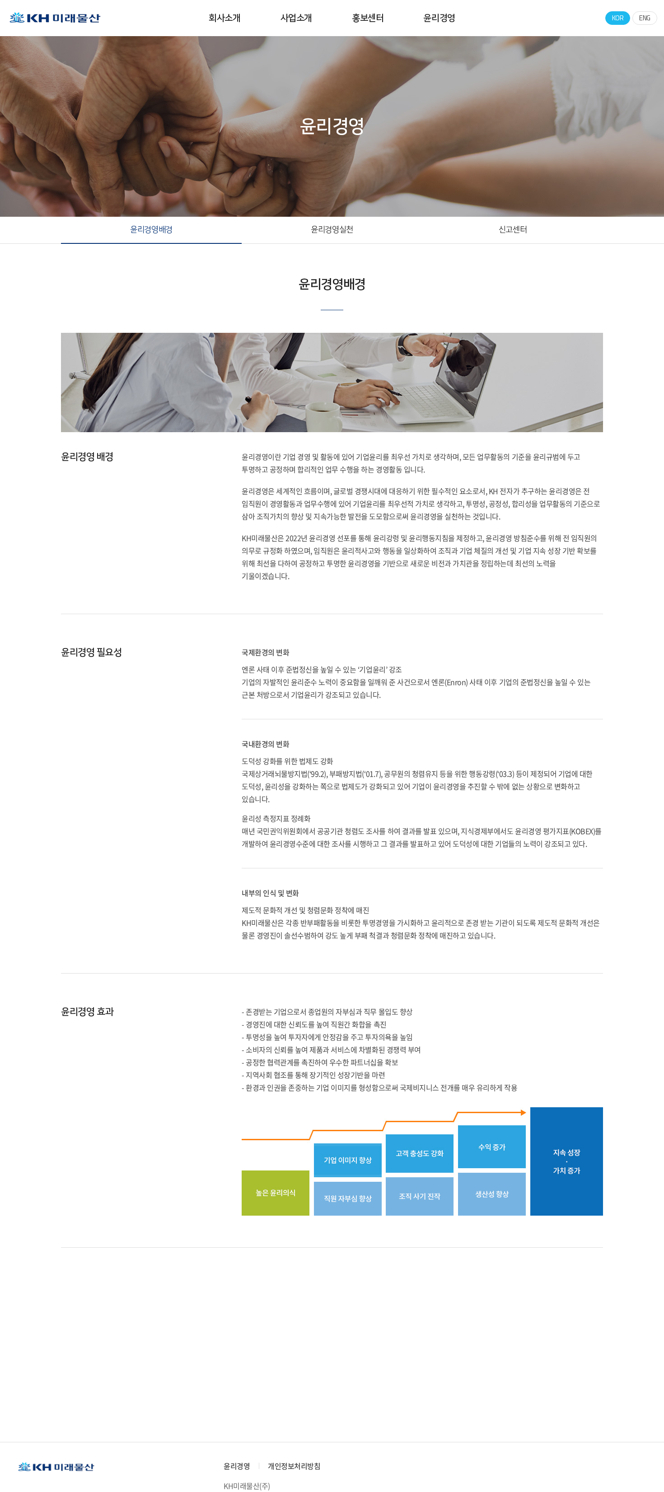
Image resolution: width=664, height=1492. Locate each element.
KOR (618, 18)
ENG (644, 18)
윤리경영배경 (151, 229)
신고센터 (513, 229)
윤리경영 (439, 18)
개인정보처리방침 (294, 1465)
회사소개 (224, 18)
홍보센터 (367, 18)
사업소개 (296, 18)
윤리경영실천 (332, 229)
